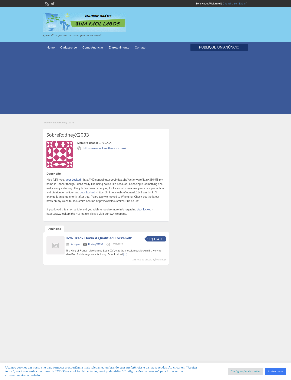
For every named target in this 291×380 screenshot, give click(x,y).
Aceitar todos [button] (275, 371)
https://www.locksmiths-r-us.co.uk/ (105, 148)
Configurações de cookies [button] (246, 371)
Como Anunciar (92, 47)
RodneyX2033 (95, 244)
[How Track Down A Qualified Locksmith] (55, 253)
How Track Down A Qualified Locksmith (99, 238)
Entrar (242, 3)
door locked (144, 209)
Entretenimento (119, 47)
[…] (125, 254)
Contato (140, 47)
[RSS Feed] (46, 3)
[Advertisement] (145, 84)
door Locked (73, 179)
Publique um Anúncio (219, 47)
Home (51, 47)
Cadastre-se (230, 3)
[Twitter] (52, 3)
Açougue (75, 244)
